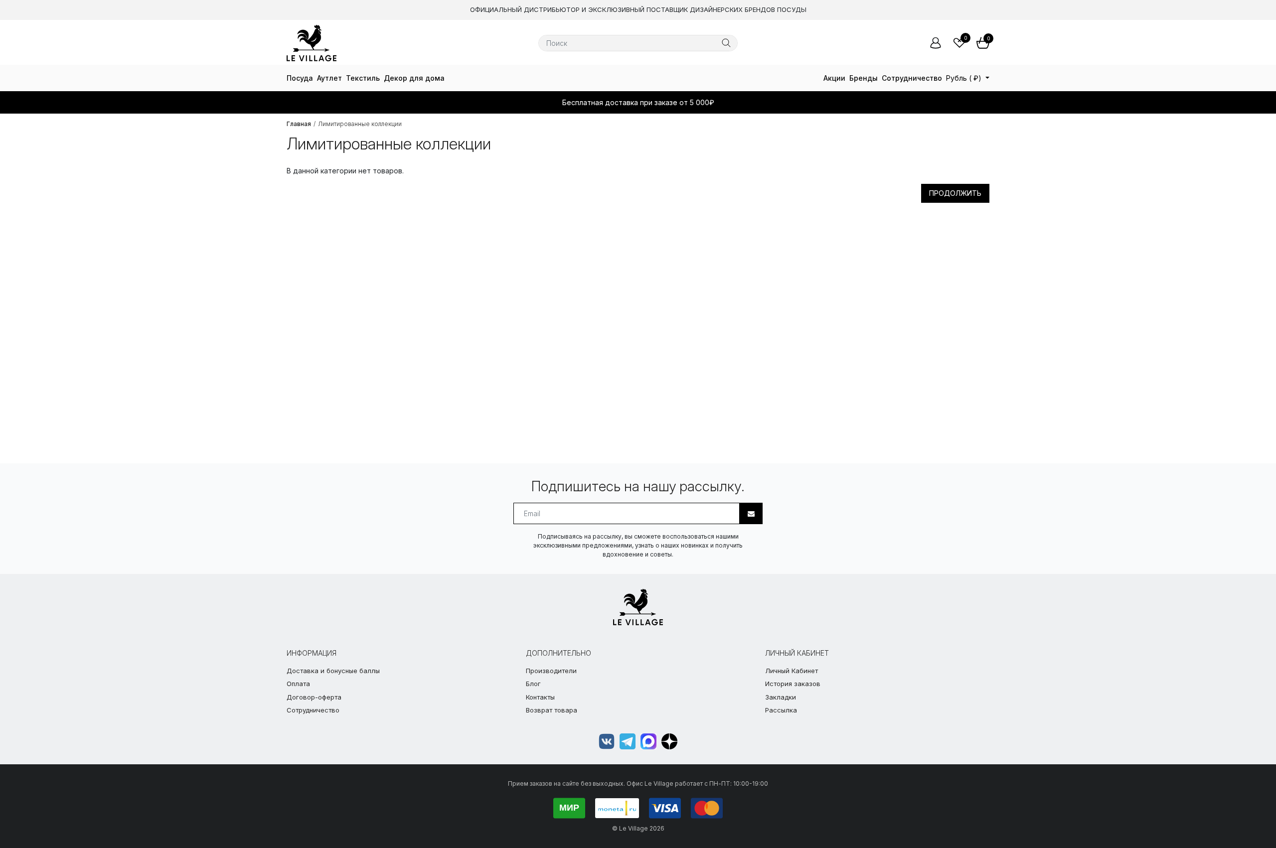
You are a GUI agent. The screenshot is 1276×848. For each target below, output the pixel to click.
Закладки (780, 697)
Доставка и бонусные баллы (333, 671)
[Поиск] (726, 42)
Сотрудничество (912, 78)
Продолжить (955, 193)
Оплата (298, 684)
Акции (834, 78)
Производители (551, 671)
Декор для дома (414, 78)
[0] (959, 43)
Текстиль (363, 78)
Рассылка (781, 710)
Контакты (540, 697)
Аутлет (329, 78)
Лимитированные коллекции (360, 124)
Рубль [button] (963, 78)
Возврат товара (551, 710)
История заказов (792, 684)
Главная (299, 124)
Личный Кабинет (791, 671)
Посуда (300, 78)
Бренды (863, 78)
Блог (533, 684)
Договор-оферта (314, 697)
